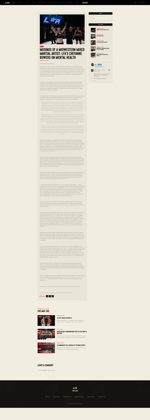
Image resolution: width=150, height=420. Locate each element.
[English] (83, 2)
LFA (95, 69)
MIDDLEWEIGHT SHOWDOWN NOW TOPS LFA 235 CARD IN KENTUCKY (72, 332)
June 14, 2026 (59, 329)
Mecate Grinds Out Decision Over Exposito (102, 55)
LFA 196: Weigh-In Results (64, 318)
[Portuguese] (85, 2)
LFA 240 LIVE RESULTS (100, 35)
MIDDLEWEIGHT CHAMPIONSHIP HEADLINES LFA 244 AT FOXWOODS (103, 49)
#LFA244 (96, 71)
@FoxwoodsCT (97, 75)
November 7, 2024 (60, 315)
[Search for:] (100, 18)
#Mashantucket (104, 75)
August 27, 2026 (100, 34)
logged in (45, 370)
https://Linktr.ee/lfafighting (100, 78)
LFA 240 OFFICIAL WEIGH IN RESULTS (102, 42)
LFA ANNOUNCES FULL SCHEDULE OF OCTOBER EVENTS (71, 345)
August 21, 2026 (100, 53)
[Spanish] (87, 2)
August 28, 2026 (100, 28)
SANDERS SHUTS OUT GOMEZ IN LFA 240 (103, 29)
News (42, 46)
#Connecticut (97, 76)
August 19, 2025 (60, 342)
